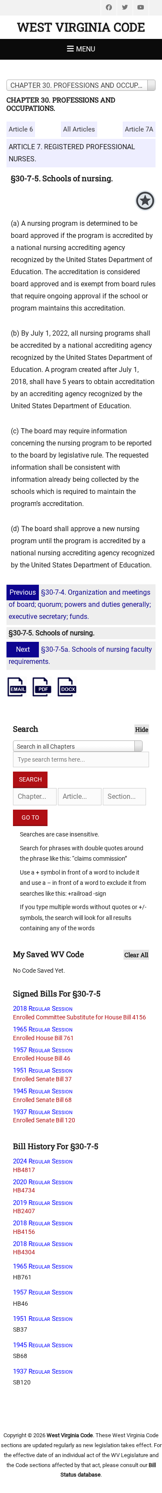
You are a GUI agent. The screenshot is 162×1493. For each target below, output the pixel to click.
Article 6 (21, 129)
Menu (85, 49)
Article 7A (139, 129)
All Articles (79, 129)
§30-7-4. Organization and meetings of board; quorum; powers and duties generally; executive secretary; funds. (80, 604)
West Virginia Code (81, 27)
